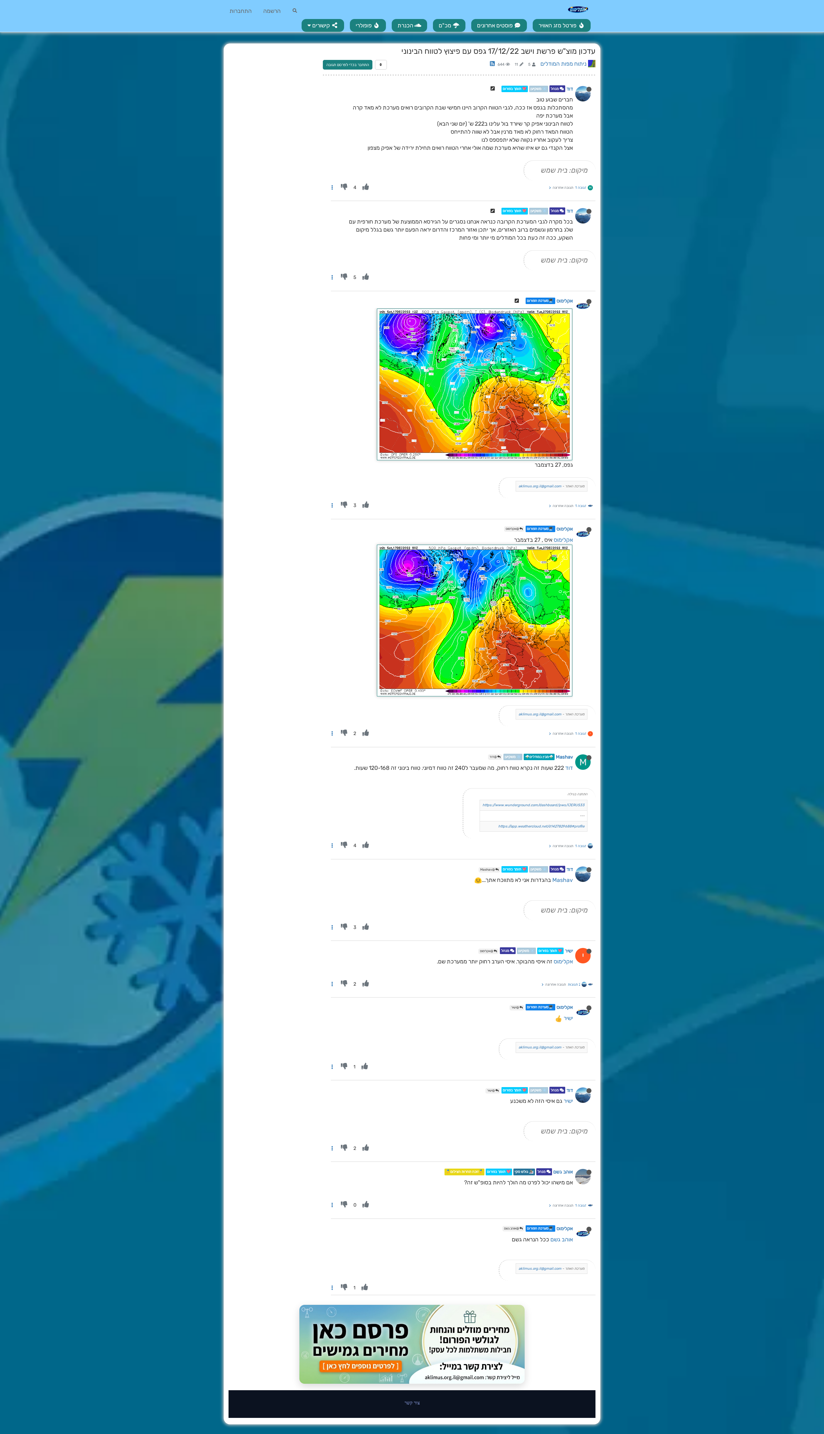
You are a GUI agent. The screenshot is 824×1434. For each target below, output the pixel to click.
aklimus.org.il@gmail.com (540, 486)
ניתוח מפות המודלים (563, 64)
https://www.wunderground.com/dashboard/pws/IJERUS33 (533, 805)
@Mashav (487, 870)
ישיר (569, 951)
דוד (569, 89)
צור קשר (412, 1403)
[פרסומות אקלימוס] (412, 1344)
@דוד (493, 757)
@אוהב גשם (512, 1228)
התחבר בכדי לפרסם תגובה (347, 64)
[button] (323, 25)
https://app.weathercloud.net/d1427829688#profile (541, 826)
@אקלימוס (513, 529)
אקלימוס (565, 301)
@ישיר (515, 1007)
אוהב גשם (563, 1172)
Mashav (564, 757)
